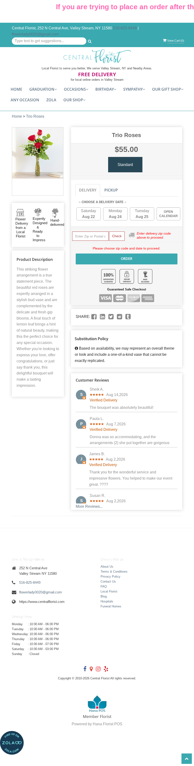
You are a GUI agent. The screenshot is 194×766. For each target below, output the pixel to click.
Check (117, 236)
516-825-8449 (125, 28)
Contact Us (108, 581)
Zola (51, 99)
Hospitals (107, 601)
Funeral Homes (111, 606)
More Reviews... (89, 506)
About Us (107, 566)
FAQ (104, 586)
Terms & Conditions (114, 571)
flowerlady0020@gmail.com (35, 34)
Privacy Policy (110, 576)
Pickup (111, 190)
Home (16, 89)
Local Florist (109, 591)
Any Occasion (25, 99)
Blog (104, 596)
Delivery (87, 190)
